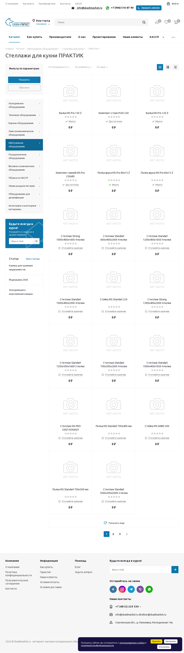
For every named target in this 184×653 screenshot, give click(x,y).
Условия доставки (51, 587)
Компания (12, 560)
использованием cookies (132, 643)
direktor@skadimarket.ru (152, 614)
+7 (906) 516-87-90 (122, 7)
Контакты (11, 588)
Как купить (46, 567)
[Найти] (144, 22)
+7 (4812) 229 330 (127, 606)
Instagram (122, 589)
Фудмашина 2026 (18, 279)
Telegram (131, 589)
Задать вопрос (84, 572)
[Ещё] (173, 37)
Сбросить (24, 87)
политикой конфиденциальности (97, 645)
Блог (78, 567)
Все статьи (33, 258)
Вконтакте (113, 589)
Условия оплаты (49, 582)
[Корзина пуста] (176, 22)
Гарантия (45, 572)
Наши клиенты (48, 577)
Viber (140, 589)
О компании (12, 567)
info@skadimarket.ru (126, 614)
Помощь (80, 560)
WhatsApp (149, 589)
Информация (49, 560)
